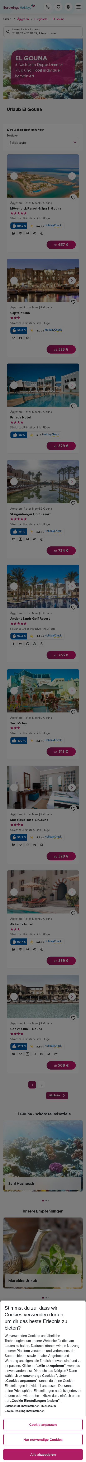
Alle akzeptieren (43, 1455)
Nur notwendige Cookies (43, 1440)
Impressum (48, 1405)
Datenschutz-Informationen (22, 1405)
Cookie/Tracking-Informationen (24, 1410)
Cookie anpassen (43, 1425)
